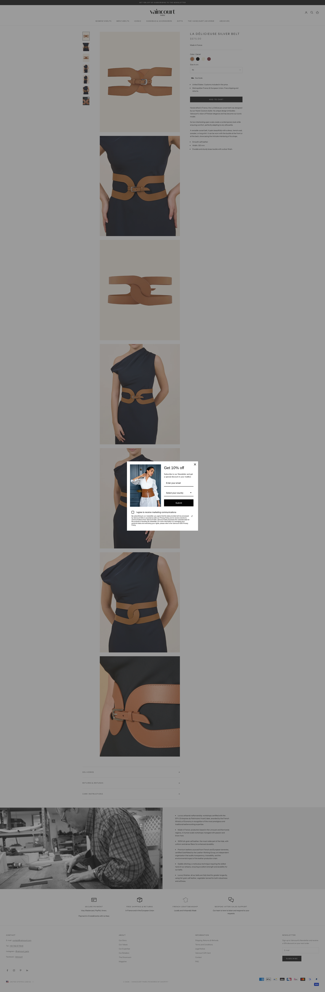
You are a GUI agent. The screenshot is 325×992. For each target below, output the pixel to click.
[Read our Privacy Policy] (191, 516)
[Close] (195, 464)
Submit (179, 502)
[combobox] (178, 493)
